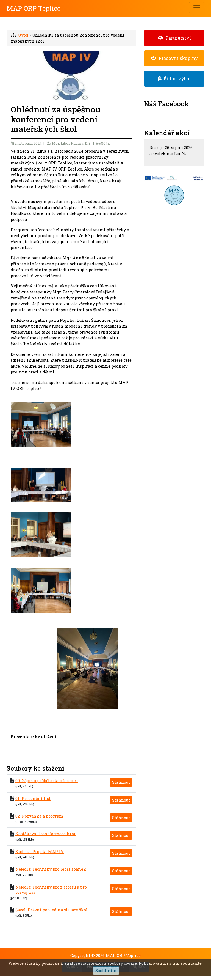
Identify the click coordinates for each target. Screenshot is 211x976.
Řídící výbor (176, 78)
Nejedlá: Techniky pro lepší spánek (50, 869)
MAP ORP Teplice (33, 8)
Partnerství (177, 38)
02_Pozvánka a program (39, 816)
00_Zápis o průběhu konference (46, 780)
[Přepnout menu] (196, 7)
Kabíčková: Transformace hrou (45, 833)
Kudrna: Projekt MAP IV (39, 851)
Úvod (23, 35)
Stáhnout (121, 782)
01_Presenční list (33, 798)
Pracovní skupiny (177, 58)
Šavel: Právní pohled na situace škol (51, 909)
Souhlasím (106, 970)
